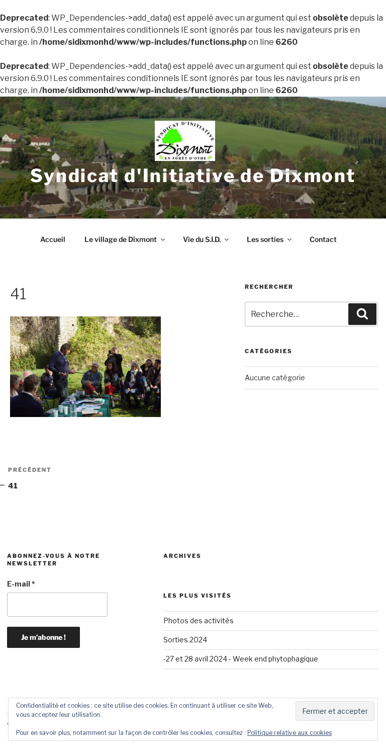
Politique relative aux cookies (289, 732)
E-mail (21, 583)
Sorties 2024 (185, 639)
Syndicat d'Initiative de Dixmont (193, 175)
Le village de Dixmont (120, 239)
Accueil (52, 239)
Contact (323, 239)
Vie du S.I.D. (202, 239)
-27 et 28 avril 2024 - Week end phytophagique (240, 658)
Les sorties (265, 239)
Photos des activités (198, 620)
